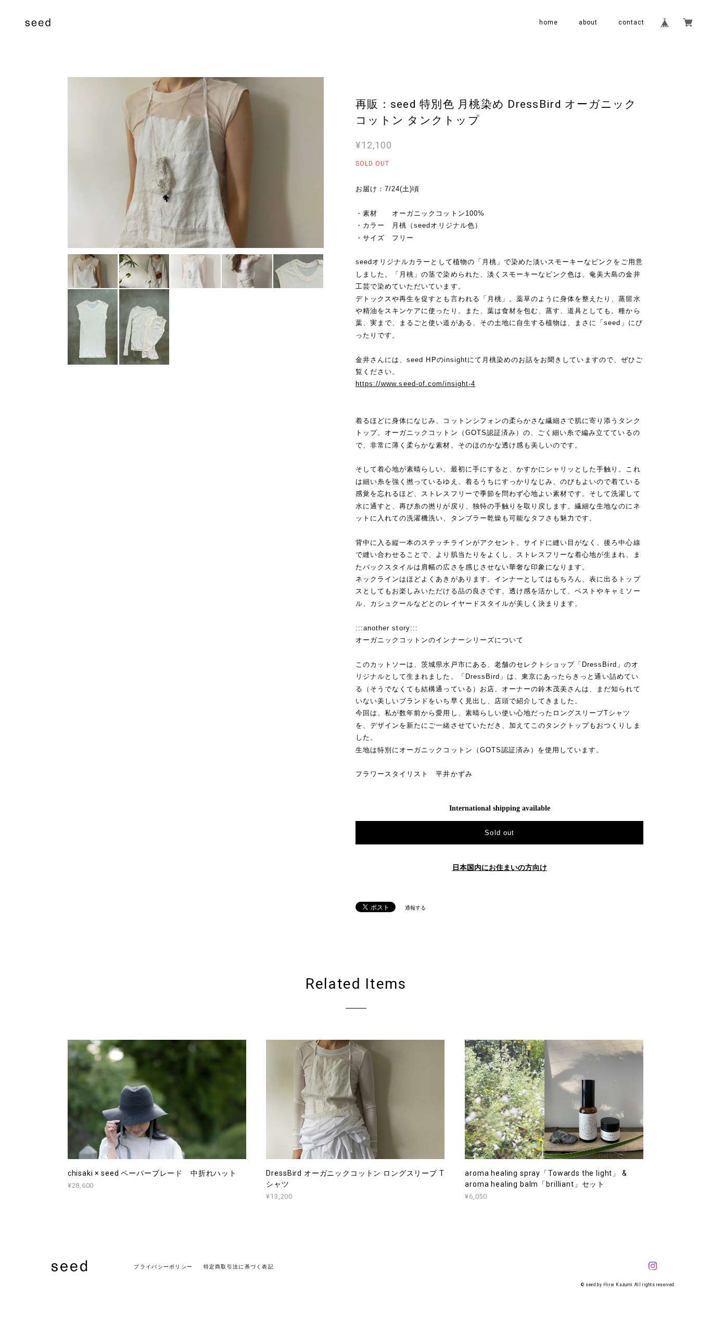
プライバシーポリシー (163, 1267)
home (548, 22)
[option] (196, 162)
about (588, 22)
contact (631, 22)
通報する (415, 908)
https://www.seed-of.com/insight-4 (415, 384)
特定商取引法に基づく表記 (239, 1267)
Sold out (499, 833)
